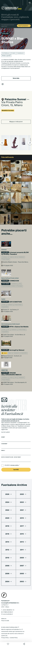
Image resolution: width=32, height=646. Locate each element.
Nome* (3, 437)
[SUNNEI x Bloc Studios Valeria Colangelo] (5, 165)
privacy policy (15, 465)
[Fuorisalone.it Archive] (11, 8)
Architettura (5, 53)
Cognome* (4, 443)
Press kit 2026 (5, 620)
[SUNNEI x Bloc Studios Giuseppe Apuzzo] (5, 208)
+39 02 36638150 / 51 (8, 610)
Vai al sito (16, 78)
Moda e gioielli (6, 55)
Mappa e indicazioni (16, 121)
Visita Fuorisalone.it (23, 25)
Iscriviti (16, 469)
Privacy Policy (5, 637)
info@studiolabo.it (8, 612)
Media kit (3, 618)
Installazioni (20, 53)
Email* (3, 450)
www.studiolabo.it (8, 614)
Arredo (13, 53)
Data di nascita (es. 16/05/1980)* (11, 457)
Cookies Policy (14, 637)
